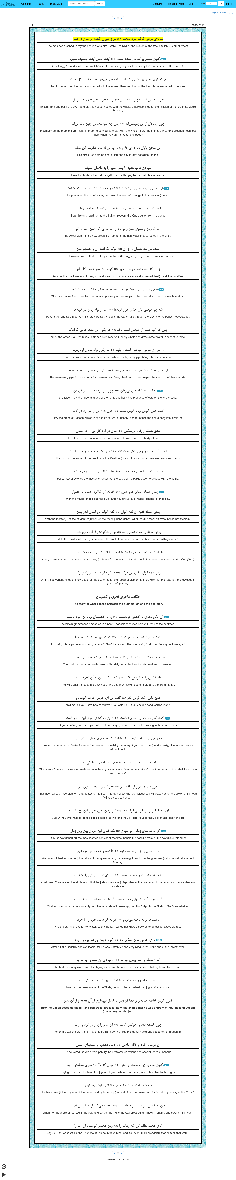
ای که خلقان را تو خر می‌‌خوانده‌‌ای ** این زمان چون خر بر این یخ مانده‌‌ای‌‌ (118, 811)
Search (100, 3)
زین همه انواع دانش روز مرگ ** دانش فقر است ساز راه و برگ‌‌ (118, 573)
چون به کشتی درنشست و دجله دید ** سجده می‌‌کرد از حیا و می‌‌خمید (118, 1106)
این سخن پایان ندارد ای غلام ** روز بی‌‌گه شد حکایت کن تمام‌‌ (118, 148)
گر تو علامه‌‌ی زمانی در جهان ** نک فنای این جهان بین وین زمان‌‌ (115, 831)
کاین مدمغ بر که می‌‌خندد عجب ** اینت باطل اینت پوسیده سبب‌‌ (115, 59)
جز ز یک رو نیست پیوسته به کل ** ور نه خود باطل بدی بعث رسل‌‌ (118, 100)
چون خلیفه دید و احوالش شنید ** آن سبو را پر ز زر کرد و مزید (118, 1025)
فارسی (231, 12)
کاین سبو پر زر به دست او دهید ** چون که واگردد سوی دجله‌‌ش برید (115, 1065)
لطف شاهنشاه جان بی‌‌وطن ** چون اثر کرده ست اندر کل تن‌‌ (114, 391)
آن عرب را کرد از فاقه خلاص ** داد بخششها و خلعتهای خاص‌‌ (118, 1045)
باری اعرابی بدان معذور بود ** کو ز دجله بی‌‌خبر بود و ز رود (114, 940)
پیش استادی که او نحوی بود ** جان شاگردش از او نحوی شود (118, 532)
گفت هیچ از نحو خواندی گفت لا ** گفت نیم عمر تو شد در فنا (118, 637)
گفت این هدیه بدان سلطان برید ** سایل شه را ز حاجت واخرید (118, 208)
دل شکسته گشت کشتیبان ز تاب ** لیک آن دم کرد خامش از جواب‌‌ (118, 657)
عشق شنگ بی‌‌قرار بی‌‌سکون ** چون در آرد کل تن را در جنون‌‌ (118, 431)
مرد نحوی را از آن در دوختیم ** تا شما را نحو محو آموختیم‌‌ (118, 851)
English (214, 12)
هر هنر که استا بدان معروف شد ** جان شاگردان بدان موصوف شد (118, 471)
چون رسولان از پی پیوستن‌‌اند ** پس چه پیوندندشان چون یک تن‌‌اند (118, 124)
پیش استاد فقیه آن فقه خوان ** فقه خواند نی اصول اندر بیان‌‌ (118, 512)
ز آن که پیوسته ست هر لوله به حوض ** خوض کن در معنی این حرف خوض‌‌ (118, 370)
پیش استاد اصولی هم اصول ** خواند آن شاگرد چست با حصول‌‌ (115, 492)
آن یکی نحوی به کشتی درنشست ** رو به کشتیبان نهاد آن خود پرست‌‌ (115, 617)
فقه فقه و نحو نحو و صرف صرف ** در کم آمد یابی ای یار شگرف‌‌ (118, 875)
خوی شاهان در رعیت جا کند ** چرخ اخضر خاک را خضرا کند (115, 289)
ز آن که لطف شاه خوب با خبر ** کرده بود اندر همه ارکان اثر (118, 269)
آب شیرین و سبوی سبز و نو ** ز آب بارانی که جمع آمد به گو (118, 229)
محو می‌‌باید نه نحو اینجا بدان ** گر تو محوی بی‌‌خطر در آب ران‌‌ (118, 738)
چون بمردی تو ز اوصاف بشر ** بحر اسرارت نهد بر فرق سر (118, 787)
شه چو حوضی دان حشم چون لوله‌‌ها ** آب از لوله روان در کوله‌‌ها (118, 310)
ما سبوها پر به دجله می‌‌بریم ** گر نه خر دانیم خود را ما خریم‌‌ (118, 920)
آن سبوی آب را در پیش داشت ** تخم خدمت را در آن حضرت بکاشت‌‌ (115, 188)
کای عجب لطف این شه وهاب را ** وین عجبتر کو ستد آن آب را (118, 1126)
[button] (27, 3)
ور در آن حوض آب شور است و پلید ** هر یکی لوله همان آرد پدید (118, 350)
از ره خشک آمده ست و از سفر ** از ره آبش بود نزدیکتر (118, 1085)
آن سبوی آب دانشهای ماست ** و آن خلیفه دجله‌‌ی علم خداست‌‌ (118, 899)
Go (221, 3)
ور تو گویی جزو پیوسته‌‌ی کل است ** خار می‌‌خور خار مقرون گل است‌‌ (118, 79)
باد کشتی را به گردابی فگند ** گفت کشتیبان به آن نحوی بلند (118, 678)
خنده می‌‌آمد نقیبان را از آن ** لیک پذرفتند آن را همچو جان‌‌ (118, 249)
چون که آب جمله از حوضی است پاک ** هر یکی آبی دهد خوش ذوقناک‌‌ (118, 330)
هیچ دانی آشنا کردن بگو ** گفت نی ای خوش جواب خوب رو (118, 698)
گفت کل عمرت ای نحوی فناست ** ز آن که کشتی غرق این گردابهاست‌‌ (115, 718)
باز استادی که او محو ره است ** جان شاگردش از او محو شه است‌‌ (118, 552)
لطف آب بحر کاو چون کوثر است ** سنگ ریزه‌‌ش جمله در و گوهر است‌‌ (118, 451)
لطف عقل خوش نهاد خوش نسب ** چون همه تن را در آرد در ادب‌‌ (118, 411)
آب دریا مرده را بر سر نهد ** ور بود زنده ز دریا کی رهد (118, 762)
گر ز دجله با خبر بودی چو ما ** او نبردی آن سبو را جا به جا (118, 960)
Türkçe (223, 12)
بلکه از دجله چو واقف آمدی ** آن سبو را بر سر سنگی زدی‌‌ (118, 980)
